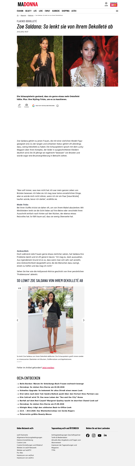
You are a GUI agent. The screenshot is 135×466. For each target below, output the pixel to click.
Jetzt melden (48, 367)
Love (41, 11)
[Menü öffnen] (117, 10)
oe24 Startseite (22, 435)
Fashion (20, 11)
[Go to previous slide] (17, 320)
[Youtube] (99, 435)
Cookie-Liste (21, 442)
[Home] (18, 15)
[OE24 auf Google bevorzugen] (57, 105)
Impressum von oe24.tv (25, 458)
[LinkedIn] (105, 435)
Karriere (56, 11)
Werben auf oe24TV (24, 450)
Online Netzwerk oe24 (25, 428)
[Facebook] (87, 435)
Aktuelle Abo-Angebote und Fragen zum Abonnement (66, 441)
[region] (50, 324)
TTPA (53, 450)
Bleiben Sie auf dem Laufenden (98, 428)
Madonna (30, 15)
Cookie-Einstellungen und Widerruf (30, 445)
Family (47, 11)
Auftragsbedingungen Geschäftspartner (65, 435)
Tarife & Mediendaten (59, 437)
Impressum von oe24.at (25, 455)
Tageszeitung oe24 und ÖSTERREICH (65, 428)
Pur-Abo (20, 452)
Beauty (28, 11)
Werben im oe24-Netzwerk (26, 447)
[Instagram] (93, 435)
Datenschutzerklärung (25, 440)
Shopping (65, 11)
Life (35, 11)
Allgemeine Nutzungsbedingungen (29, 437)
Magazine (23, 15)
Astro (74, 11)
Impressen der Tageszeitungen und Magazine (64, 446)
